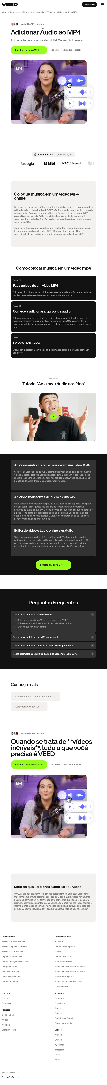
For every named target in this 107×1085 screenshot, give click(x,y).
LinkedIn (58, 1040)
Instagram (59, 1050)
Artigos (5, 1020)
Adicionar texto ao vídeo (12, 951)
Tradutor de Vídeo (10, 981)
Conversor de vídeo (10, 971)
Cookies (58, 1013)
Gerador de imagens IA (65, 946)
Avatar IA (59, 941)
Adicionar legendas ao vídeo (14, 946)
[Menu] (102, 4)
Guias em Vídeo (9, 1030)
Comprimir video (9, 966)
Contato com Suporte (64, 1018)
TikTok (57, 1054)
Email (57, 1059)
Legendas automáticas (12, 956)
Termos (58, 1008)
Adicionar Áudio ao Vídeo (42, 12)
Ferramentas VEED (18, 12)
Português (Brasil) (9, 1077)
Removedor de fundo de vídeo (68, 981)
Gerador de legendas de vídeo (15, 961)
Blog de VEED (8, 1015)
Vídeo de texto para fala (65, 976)
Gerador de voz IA (63, 956)
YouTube (58, 1035)
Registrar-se (89, 4)
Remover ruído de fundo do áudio (70, 966)
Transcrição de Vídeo (11, 976)
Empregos (59, 998)
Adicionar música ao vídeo (13, 941)
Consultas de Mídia (63, 1023)
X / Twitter (59, 1045)
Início (4, 12)
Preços (5, 998)
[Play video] (53, 417)
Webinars (6, 1025)
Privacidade (60, 1003)
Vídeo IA (58, 951)
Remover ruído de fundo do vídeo (70, 971)
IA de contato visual (63, 961)
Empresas (6, 1003)
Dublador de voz (62, 986)
